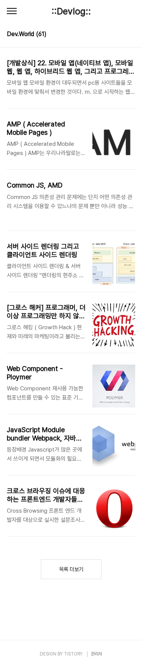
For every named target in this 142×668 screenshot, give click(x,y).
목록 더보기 (71, 569)
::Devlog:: (71, 11)
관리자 (96, 654)
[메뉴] (11, 11)
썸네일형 (120, 34)
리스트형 (130, 34)
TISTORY (73, 654)
